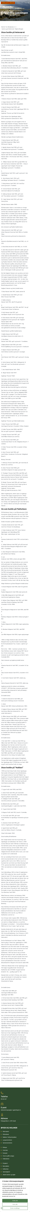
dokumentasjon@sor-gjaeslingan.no (11, 1110)
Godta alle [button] (15, 1200)
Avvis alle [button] (15, 1204)
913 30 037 (4, 1099)
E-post (3, 1107)
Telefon (4, 1096)
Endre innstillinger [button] (15, 1208)
